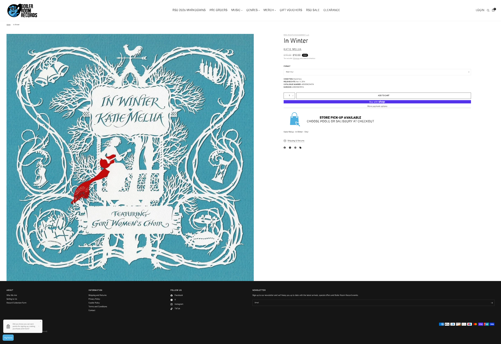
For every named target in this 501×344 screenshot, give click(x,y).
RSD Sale (313, 10)
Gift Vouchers (291, 10)
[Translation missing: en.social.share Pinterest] (295, 147)
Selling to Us (12, 299)
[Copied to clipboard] (300, 147)
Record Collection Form (16, 303)
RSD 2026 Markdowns (189, 10)
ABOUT (10, 290)
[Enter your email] (491, 303)
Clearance (331, 10)
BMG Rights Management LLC (296, 35)
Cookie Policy (94, 303)
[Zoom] (248, 39)
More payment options (377, 106)
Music (235, 10)
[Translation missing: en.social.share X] (290, 147)
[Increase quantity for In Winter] (293, 96)
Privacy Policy (94, 299)
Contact (91, 311)
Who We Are (12, 295)
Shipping (296, 58)
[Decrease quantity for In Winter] (286, 96)
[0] (492, 10)
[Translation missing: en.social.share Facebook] (285, 147)
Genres (252, 10)
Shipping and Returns (97, 295)
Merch (269, 10)
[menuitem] (189, 10)
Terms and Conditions (97, 307)
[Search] (488, 10)
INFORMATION (95, 290)
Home (8, 25)
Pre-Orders (218, 10)
